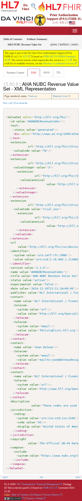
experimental (21, 284)
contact (17, 296)
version (17, 267)
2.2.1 (66, 60)
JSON (46, 72)
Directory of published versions (58, 63)
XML (34, 72)
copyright (18, 439)
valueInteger (25, 167)
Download (19, 103)
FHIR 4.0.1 (48, 487)
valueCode (22, 150)
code (21, 422)
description (20, 401)
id (13, 121)
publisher (18, 292)
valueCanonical (33, 180)
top (41, 477)
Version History (51, 494)
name (14, 272)
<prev (53, 44)
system (20, 255)
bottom (64, 44)
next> (75, 44)
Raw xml (7, 103)
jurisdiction (21, 409)
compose (17, 447)
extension (18, 142)
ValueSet (14, 117)
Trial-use (32, 96)
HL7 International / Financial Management (38, 484)
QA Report (35, 494)
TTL (58, 72)
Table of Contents (20, 494)
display (24, 426)
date (14, 288)
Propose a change (34, 498)
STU (25, 56)
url (30, 146)
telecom (20, 305)
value (20, 121)
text (14, 125)
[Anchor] (58, 88)
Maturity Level (60, 96)
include (20, 451)
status (20, 129)
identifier (19, 251)
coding (20, 414)
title (15, 276)
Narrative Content (15, 72)
